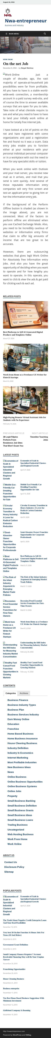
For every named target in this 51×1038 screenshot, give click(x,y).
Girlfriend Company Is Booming (16, 1010)
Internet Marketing (18, 757)
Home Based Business (21, 733)
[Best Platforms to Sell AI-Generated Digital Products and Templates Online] (25, 316)
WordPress (17, 1035)
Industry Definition (18, 748)
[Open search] (45, 34)
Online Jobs (14, 791)
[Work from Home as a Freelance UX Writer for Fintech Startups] (25, 358)
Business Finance (18, 700)
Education (13, 724)
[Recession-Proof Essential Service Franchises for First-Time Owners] (11, 601)
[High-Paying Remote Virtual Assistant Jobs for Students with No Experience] (25, 401)
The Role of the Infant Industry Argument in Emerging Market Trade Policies (33, 579)
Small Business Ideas (20, 815)
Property (12, 796)
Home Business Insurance (23, 738)
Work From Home (17, 839)
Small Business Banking (21, 801)
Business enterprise (11, 988)
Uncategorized (16, 829)
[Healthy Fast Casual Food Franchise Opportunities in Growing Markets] (11, 663)
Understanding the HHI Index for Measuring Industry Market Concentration (33, 645)
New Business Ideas (19, 767)
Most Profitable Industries (22, 762)
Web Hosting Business (21, 834)
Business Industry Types (22, 705)
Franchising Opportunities (14, 969)
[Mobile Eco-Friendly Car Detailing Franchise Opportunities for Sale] (11, 485)
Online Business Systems (22, 786)
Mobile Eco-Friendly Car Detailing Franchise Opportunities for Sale (31, 487)
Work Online (8, 59)
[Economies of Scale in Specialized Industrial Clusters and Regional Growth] (11, 461)
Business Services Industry (23, 714)
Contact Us (10, 862)
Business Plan (16, 709)
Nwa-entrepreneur (26, 21)
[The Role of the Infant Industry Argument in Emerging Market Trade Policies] (11, 577)
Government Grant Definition (15, 945)
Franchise (13, 729)
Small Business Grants (21, 810)
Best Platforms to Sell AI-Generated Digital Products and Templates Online (33, 558)
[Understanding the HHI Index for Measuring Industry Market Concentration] (11, 643)
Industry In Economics (20, 753)
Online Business (17, 777)
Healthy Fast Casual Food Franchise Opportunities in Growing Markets (31, 665)
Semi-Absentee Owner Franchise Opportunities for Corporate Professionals (34, 534)
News (11, 772)
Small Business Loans (20, 820)
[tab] (11, 693)
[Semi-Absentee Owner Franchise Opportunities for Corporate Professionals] (11, 532)
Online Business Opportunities (25, 781)
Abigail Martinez (27, 68)
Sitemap (9, 872)
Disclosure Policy (14, 867)
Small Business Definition (22, 805)
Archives (24, 693)
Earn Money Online (18, 719)
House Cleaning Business (22, 743)
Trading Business (18, 825)
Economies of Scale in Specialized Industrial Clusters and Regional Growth (33, 463)
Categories (11, 693)
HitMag (28, 1035)
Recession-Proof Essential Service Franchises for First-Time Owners (32, 603)
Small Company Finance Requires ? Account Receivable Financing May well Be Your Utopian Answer (23, 957)
